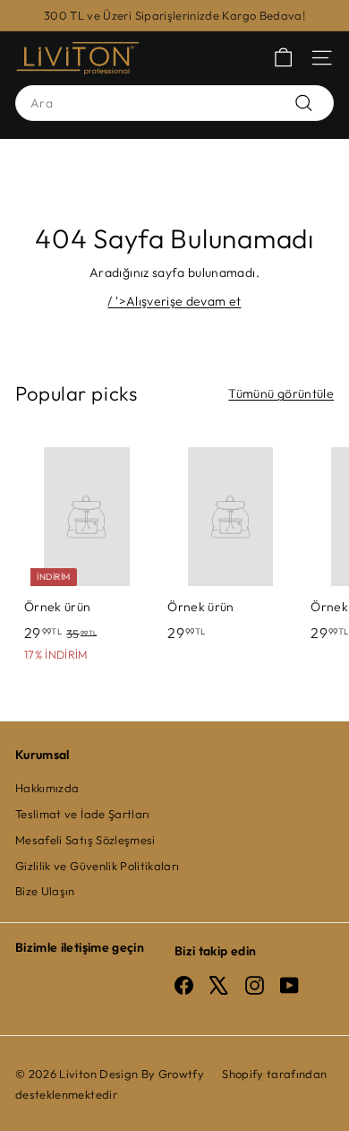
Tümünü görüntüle (281, 393)
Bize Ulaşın (45, 891)
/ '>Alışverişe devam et (174, 301)
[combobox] (174, 103)
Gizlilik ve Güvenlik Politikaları (97, 866)
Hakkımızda (47, 788)
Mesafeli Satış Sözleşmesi (85, 840)
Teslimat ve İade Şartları (82, 814)
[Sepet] (283, 57)
